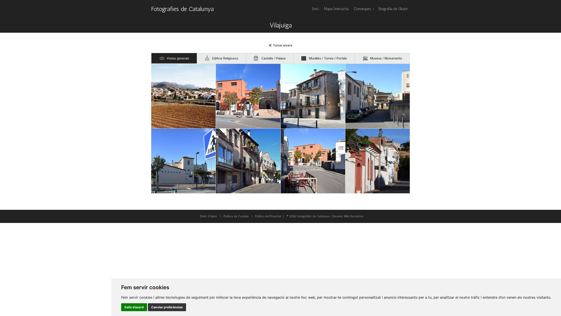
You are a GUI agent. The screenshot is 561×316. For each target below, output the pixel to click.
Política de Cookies (236, 216)
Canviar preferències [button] (167, 307)
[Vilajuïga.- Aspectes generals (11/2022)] (248, 96)
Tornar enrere (282, 45)
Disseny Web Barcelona (347, 216)
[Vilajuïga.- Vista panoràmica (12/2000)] (183, 96)
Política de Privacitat (268, 216)
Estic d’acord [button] (134, 307)
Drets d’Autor (208, 216)
